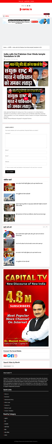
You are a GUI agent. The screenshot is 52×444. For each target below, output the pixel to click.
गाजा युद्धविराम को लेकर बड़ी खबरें (23, 193)
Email (7, 156)
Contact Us (6, 405)
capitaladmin (8, 59)
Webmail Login (7, 408)
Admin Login (7, 402)
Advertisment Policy (8, 399)
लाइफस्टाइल (6, 426)
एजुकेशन (6, 418)
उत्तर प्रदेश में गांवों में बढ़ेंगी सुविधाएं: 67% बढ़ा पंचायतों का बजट (29, 183)
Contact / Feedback (8, 410)
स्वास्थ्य (5, 435)
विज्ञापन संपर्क (21, 1)
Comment (8, 133)
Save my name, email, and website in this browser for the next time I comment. (24, 167)
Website (7, 161)
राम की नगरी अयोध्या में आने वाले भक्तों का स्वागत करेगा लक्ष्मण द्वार (29, 234)
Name (7, 150)
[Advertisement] (26, 34)
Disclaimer (6, 396)
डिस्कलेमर (32, 1)
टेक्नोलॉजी (6, 424)
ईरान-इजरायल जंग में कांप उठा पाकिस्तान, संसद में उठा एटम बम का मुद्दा (30, 214)
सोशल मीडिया (6, 432)
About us (6, 394)
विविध (5, 429)
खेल (5, 421)
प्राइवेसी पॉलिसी (27, 1)
